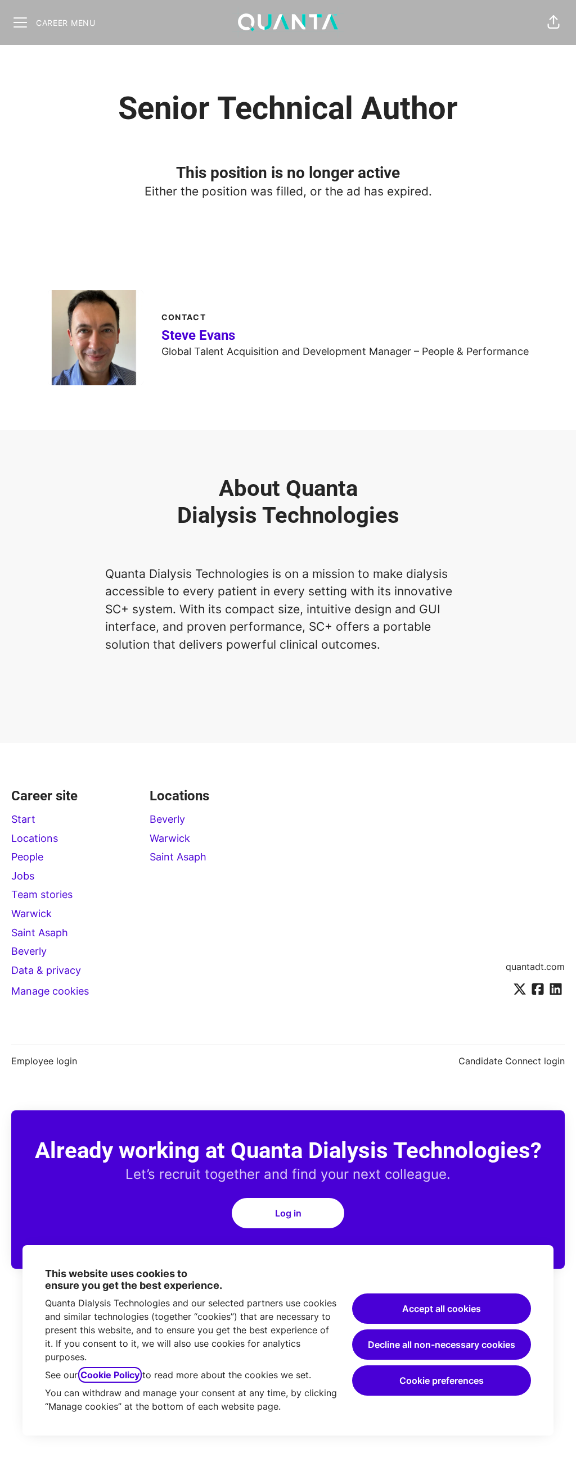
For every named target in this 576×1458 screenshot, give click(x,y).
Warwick (31, 913)
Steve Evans (198, 335)
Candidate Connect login (511, 1061)
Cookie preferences (441, 1380)
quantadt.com (535, 966)
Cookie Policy (110, 1374)
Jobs (22, 876)
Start (23, 819)
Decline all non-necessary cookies (441, 1344)
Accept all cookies (441, 1308)
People (27, 857)
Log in (288, 1213)
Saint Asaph (39, 932)
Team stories (42, 894)
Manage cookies (50, 991)
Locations (34, 838)
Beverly (29, 951)
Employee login (44, 1061)
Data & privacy (46, 970)
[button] (553, 22)
